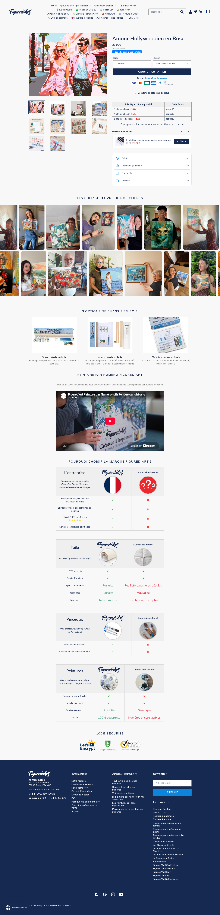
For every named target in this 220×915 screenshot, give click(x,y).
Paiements (127, 173)
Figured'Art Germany (164, 868)
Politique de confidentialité (86, 801)
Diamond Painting (162, 809)
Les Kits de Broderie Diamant (168, 854)
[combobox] (167, 12)
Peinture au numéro (163, 841)
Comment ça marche (132, 165)
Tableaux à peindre (163, 816)
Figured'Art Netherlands (165, 879)
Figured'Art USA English (165, 865)
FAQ (74, 798)
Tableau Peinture (162, 819)
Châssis (156, 58)
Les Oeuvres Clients (163, 845)
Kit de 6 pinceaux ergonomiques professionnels (148, 140)
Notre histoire (79, 781)
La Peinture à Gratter (164, 858)
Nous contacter (80, 787)
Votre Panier (159, 861)
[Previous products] (181, 132)
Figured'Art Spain (162, 872)
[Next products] (188, 132)
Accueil (75, 811)
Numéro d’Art (160, 812)
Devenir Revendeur (82, 791)
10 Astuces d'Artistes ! (123, 793)
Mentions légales (80, 794)
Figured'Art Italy (161, 875)
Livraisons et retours (82, 784)
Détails (125, 158)
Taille (115, 58)
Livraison (126, 180)
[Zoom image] (68, 65)
